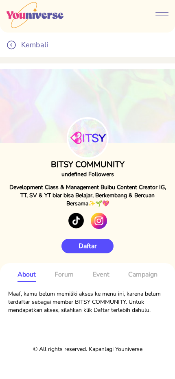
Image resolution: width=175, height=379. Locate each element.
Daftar (88, 246)
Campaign (143, 274)
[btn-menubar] (161, 16)
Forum (64, 274)
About (27, 274)
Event (101, 274)
